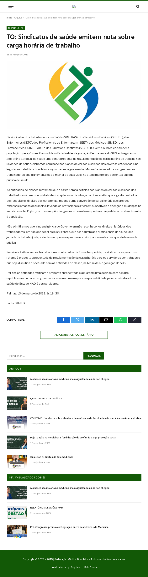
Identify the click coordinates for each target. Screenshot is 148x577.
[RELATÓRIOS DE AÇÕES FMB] (17, 512)
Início (9, 17)
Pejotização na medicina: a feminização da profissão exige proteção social (73, 438)
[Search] (137, 6)
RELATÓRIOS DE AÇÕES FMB (46, 508)
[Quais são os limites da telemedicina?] (17, 461)
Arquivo (18, 17)
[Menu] (10, 6)
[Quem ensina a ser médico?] (17, 403)
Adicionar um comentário (74, 334)
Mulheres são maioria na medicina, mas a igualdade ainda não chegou (69, 379)
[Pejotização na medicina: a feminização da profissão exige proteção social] (17, 442)
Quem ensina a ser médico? (46, 399)
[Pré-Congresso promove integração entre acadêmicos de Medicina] (17, 531)
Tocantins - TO (15, 28)
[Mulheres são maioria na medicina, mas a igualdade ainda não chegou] (17, 383)
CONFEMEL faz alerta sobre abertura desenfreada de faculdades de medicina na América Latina (85, 418)
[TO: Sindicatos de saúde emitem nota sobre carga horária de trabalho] (74, 95)
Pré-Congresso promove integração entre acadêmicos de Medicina (69, 527)
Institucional (59, 567)
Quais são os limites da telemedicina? (51, 457)
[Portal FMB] (74, 6)
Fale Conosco (92, 567)
